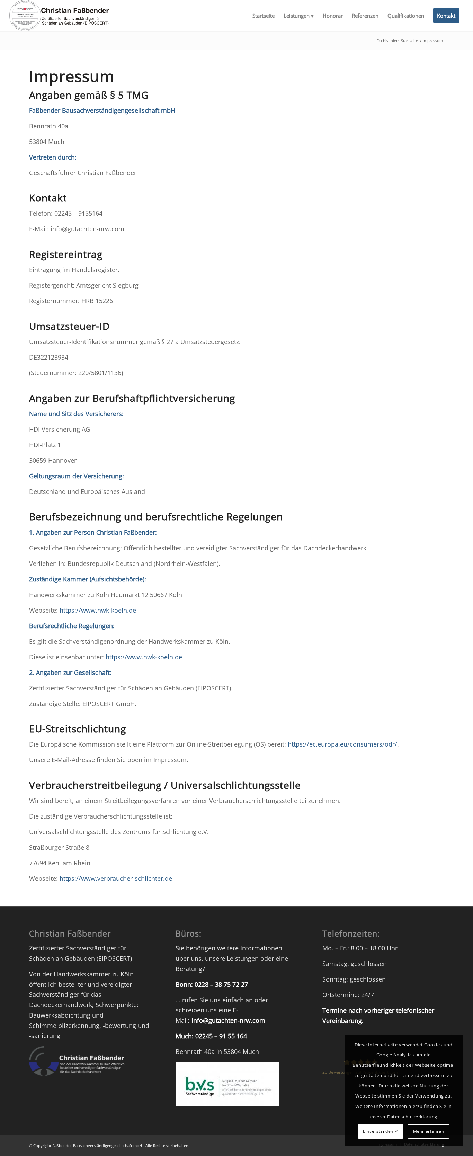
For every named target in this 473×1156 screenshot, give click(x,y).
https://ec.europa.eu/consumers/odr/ (342, 744)
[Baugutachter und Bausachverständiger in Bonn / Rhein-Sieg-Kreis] (58, 15)
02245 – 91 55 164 (221, 1036)
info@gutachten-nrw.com (228, 1020)
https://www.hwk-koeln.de (98, 610)
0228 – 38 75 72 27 (221, 984)
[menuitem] (263, 15)
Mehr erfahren (428, 1131)
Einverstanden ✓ (380, 1131)
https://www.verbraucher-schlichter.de (116, 878)
